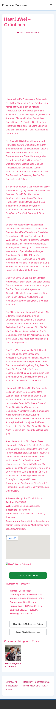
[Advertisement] (28, 66)
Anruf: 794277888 (28, 575)
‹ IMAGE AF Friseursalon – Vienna (13, 686)
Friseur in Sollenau (14, 5)
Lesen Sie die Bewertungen (28, 632)
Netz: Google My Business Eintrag (28, 624)
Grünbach (34, 33)
